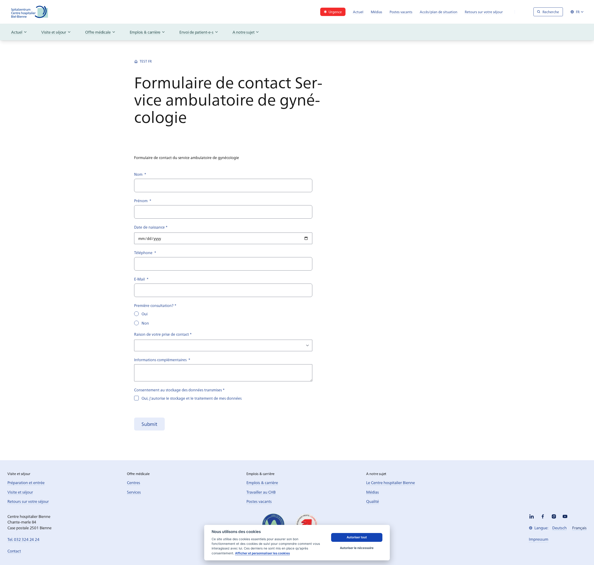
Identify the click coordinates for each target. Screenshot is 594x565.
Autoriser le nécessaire (357, 548)
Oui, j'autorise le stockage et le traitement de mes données (192, 398)
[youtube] (565, 516)
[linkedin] (531, 516)
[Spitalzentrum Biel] (29, 12)
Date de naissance (151, 227)
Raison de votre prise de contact (163, 334)
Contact (14, 550)
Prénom (142, 200)
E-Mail (141, 278)
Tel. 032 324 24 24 (23, 539)
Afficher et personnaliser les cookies (262, 553)
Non (145, 323)
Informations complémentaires (162, 359)
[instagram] (554, 516)
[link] (332, 12)
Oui (145, 313)
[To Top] (581, 552)
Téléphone (145, 252)
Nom (140, 174)
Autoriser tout (357, 537)
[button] (149, 424)
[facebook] (543, 516)
